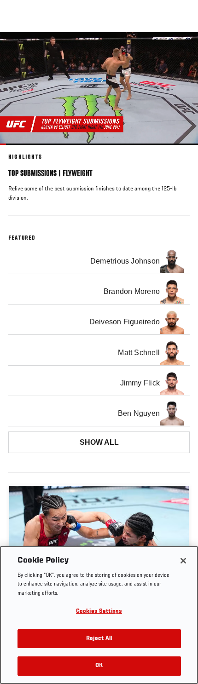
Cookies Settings (99, 612)
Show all (99, 442)
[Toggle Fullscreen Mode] (179, 150)
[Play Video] (99, 88)
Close (181, 49)
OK (99, 666)
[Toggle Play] (19, 150)
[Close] (183, 561)
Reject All (99, 639)
